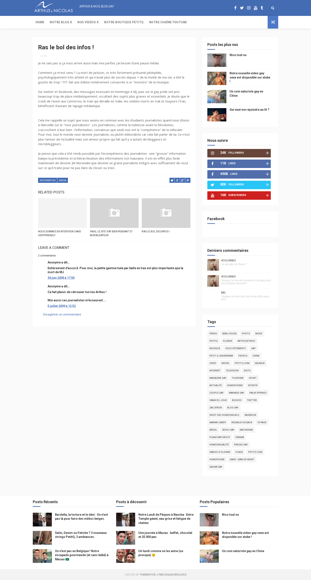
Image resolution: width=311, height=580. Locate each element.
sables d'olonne (219, 452)
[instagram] (248, 8)
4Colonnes (228, 260)
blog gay (232, 407)
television (232, 370)
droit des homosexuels (224, 415)
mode (258, 333)
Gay (253, 348)
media (62, 180)
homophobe (216, 459)
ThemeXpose (148, 574)
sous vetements (235, 348)
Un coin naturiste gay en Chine (243, 551)
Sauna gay (215, 467)
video (212, 363)
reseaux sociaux (241, 422)
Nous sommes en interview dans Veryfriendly (59, 233)
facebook (250, 415)
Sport (253, 378)
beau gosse (229, 333)
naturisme (246, 429)
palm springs (258, 392)
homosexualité (219, 444)
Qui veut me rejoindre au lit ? (249, 109)
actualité (215, 385)
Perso (213, 333)
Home (40, 22)
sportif (253, 385)
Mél (223, 292)
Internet (214, 370)
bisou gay (228, 429)
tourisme (238, 378)
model (226, 363)
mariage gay (236, 392)
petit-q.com (242, 363)
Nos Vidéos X (88, 22)
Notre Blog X (61, 22)
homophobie (235, 385)
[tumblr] (262, 8)
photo (246, 333)
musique (214, 348)
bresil (213, 429)
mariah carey (217, 422)
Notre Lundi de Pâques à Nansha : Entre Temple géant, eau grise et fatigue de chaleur (166, 519)
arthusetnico (246, 341)
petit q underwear (221, 355)
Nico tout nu (238, 55)
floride (227, 341)
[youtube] (255, 8)
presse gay (241, 444)
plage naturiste (219, 437)
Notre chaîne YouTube (168, 22)
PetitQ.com (255, 452)
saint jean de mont (242, 459)
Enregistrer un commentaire (62, 314)
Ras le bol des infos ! (156, 231)
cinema (239, 437)
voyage (261, 422)
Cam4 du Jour (218, 400)
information (47, 180)
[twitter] (241, 8)
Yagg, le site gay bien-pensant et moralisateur (111, 233)
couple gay (216, 392)
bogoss (237, 400)
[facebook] (235, 8)
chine (256, 355)
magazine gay (217, 378)
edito (247, 370)
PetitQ (213, 341)
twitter (252, 400)
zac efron (215, 407)
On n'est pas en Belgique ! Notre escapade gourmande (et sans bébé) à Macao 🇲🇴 (82, 555)
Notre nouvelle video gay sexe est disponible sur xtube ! (250, 77)
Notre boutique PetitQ (124, 22)
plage (239, 452)
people (242, 355)
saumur (260, 363)
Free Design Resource (173, 574)
